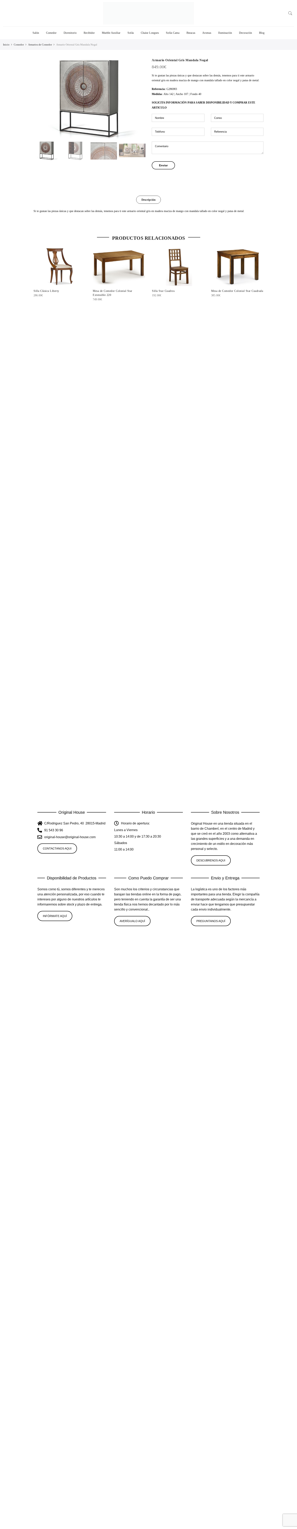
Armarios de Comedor (40, 44)
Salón (36, 32)
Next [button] (138, 98)
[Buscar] (290, 13)
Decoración (245, 32)
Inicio (6, 44)
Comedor (51, 32)
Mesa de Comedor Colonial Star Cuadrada (237, 290)
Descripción (148, 199)
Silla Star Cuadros (163, 290)
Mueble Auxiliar (111, 32)
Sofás (130, 32)
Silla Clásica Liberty (46, 290)
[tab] (148, 200)
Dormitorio (70, 32)
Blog (261, 32)
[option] (89, 98)
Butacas (190, 32)
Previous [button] (40, 98)
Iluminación (225, 32)
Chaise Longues (150, 32)
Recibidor (89, 32)
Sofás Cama (172, 32)
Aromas (206, 32)
